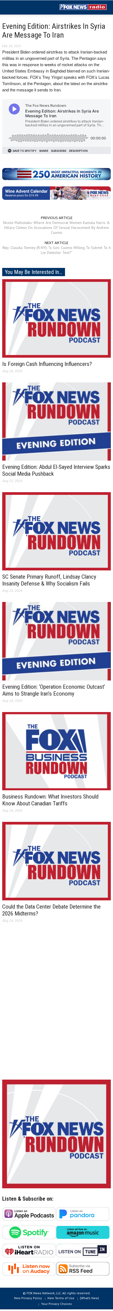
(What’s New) (89, 1298)
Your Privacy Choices (56, 1304)
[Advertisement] (56, 1005)
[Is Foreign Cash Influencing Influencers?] (56, 317)
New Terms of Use (60, 1298)
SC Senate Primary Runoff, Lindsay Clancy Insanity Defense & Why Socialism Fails (49, 580)
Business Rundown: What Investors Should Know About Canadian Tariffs (50, 800)
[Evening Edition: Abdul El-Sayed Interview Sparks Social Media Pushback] (56, 421)
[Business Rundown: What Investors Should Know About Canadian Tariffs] (56, 750)
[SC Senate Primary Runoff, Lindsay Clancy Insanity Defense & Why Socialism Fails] (56, 530)
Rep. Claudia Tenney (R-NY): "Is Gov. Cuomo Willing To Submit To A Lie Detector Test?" (56, 250)
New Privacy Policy (28, 1298)
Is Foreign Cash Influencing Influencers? (47, 364)
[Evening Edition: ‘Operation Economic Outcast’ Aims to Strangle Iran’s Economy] (56, 640)
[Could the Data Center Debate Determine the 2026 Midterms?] (56, 860)
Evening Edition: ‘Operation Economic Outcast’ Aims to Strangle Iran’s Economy (53, 690)
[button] (20, 7)
